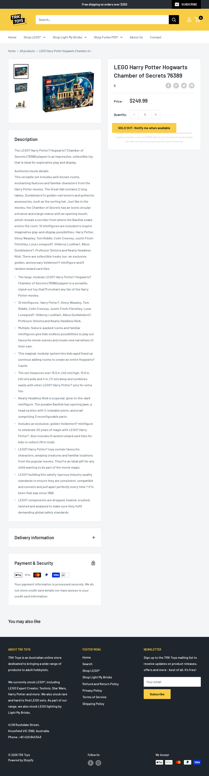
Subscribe (157, 694)
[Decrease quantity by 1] (134, 114)
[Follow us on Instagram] (98, 763)
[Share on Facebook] (168, 85)
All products (27, 51)
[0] (197, 19)
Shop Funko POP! (106, 37)
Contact (155, 37)
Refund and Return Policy (100, 684)
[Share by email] (192, 85)
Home (12, 37)
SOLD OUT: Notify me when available (144, 128)
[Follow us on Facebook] (90, 763)
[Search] (174, 19)
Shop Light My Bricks (67, 37)
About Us (136, 37)
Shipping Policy (93, 704)
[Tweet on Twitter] (184, 85)
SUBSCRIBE (189, 4)
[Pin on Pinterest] (176, 85)
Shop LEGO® (32, 37)
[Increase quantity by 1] (155, 114)
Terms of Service (94, 697)
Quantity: (120, 114)
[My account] (189, 19)
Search (87, 664)
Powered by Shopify (20, 760)
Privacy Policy (92, 690)
